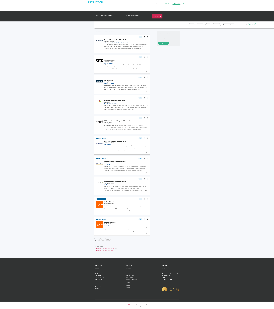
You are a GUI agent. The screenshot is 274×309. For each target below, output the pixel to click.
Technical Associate (110, 202)
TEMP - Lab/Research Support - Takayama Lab (118, 121)
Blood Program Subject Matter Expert (115, 181)
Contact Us (128, 289)
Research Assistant (109, 60)
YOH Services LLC (108, 63)
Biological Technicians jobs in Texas (104, 250)
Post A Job (128, 268)
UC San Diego (107, 144)
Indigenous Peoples (166, 275)
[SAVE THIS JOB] (147, 37)
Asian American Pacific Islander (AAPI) (170, 273)
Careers (128, 287)
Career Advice (98, 271)
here (129, 304)
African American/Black (167, 279)
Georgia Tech (107, 123)
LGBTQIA (164, 271)
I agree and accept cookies (137, 306)
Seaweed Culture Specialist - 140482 (115, 161)
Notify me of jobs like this (164, 34)
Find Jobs (97, 268)
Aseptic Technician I (110, 222)
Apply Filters (252, 24)
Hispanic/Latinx (165, 277)
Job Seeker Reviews (99, 279)
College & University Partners (132, 273)
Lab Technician (108, 80)
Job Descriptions (98, 275)
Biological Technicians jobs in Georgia (105, 248)
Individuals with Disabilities (167, 281)
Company (128, 285)
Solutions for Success (99, 277)
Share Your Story (98, 288)
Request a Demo (176, 3)
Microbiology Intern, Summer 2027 (114, 100)
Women (163, 268)
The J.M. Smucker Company (111, 103)
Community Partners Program (168, 284)
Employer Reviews (130, 271)
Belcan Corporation (109, 83)
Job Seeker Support (99, 284)
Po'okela (106, 184)
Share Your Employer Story (132, 279)
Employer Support (130, 275)
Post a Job (167, 3)
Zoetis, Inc (106, 205)
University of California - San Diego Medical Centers (116, 42)
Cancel (242, 24)
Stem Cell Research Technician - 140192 (115, 39)
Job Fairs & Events (99, 281)
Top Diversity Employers (100, 273)
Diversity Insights (98, 286)
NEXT (107, 239)
